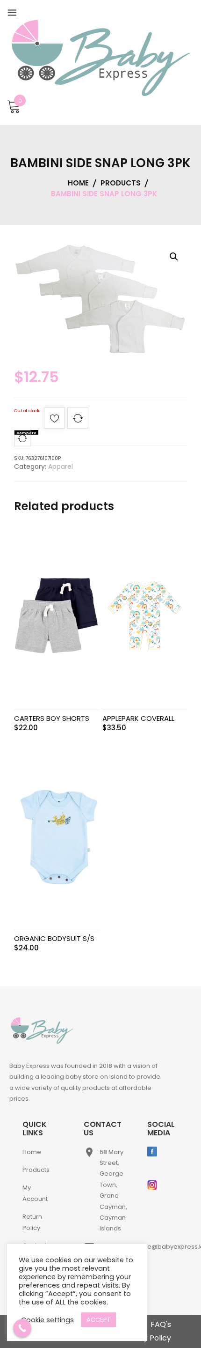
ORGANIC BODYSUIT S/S (54, 938)
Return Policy (32, 1222)
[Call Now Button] (22, 1328)
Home (31, 1152)
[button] (173, 256)
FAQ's (161, 1324)
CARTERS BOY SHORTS (51, 718)
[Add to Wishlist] (54, 420)
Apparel (60, 466)
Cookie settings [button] (47, 1320)
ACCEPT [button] (98, 1319)
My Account (35, 1193)
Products (36, 1169)
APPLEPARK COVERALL (138, 718)
